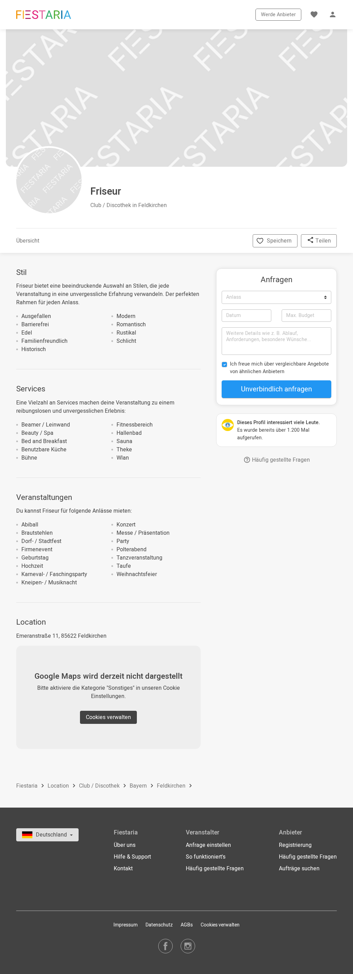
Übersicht (27, 241)
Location (59, 786)
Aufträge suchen (299, 868)
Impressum (125, 925)
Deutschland (52, 835)
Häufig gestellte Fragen (280, 460)
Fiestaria (27, 786)
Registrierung (295, 845)
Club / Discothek (100, 786)
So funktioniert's (205, 857)
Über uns (124, 845)
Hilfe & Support (132, 857)
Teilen (322, 241)
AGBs (187, 925)
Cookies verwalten (108, 717)
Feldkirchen (172, 786)
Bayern (139, 786)
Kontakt (123, 868)
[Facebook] (165, 946)
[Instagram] (188, 946)
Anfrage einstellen (208, 845)
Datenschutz (159, 925)
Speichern (279, 241)
